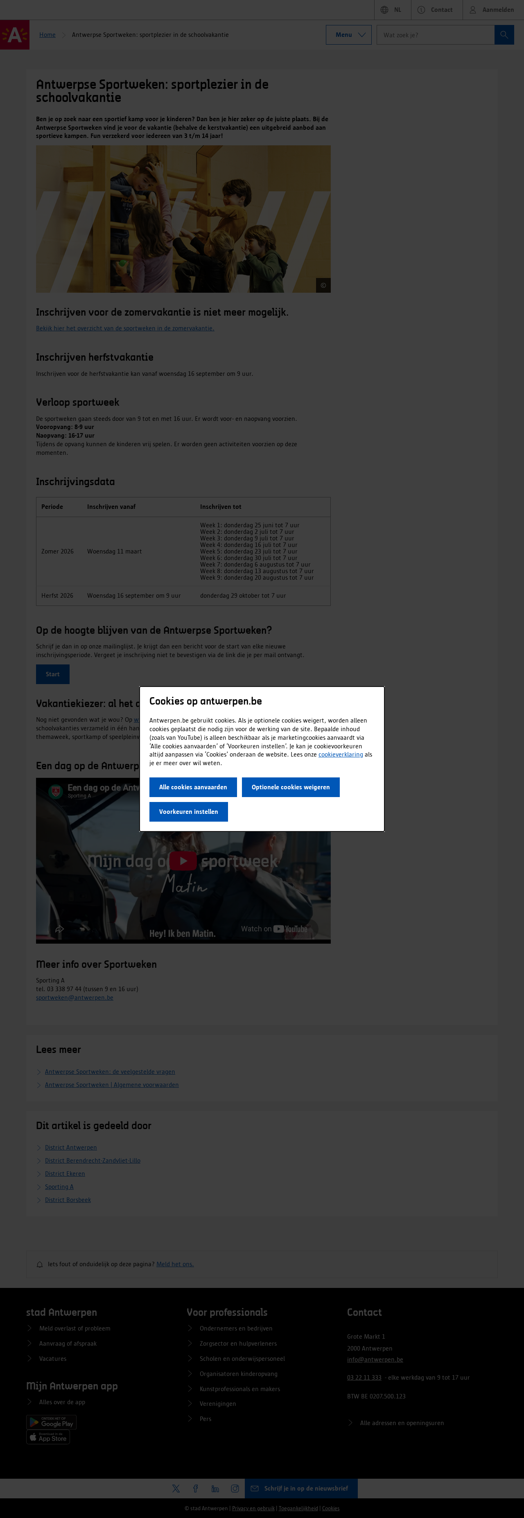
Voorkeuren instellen (188, 811)
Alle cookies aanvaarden (193, 787)
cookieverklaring (340, 754)
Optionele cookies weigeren (291, 787)
